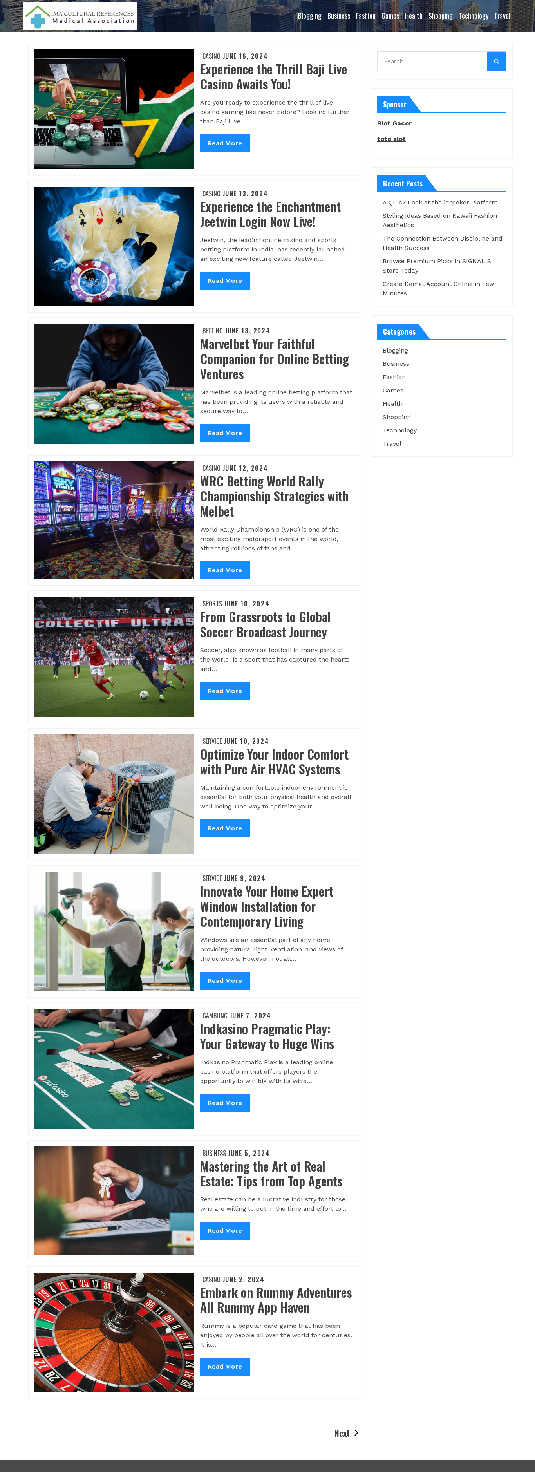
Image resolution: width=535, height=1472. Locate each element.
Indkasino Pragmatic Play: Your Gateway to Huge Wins (267, 1035)
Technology (473, 16)
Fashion (366, 16)
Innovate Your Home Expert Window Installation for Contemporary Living (266, 906)
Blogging (310, 16)
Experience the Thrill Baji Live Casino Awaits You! (273, 76)
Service (212, 741)
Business (338, 16)
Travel (502, 16)
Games (390, 16)
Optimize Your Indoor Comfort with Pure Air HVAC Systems (274, 761)
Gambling (215, 1015)
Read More (225, 145)
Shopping (440, 16)
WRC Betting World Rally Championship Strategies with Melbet (274, 496)
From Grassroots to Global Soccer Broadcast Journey (265, 623)
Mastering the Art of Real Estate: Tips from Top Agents (271, 1173)
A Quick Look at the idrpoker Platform (440, 202)
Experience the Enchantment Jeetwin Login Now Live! (270, 213)
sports (212, 603)
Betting (212, 330)
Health (414, 16)
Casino (211, 56)
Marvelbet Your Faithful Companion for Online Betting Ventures (274, 358)
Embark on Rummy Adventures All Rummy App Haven (276, 1299)
